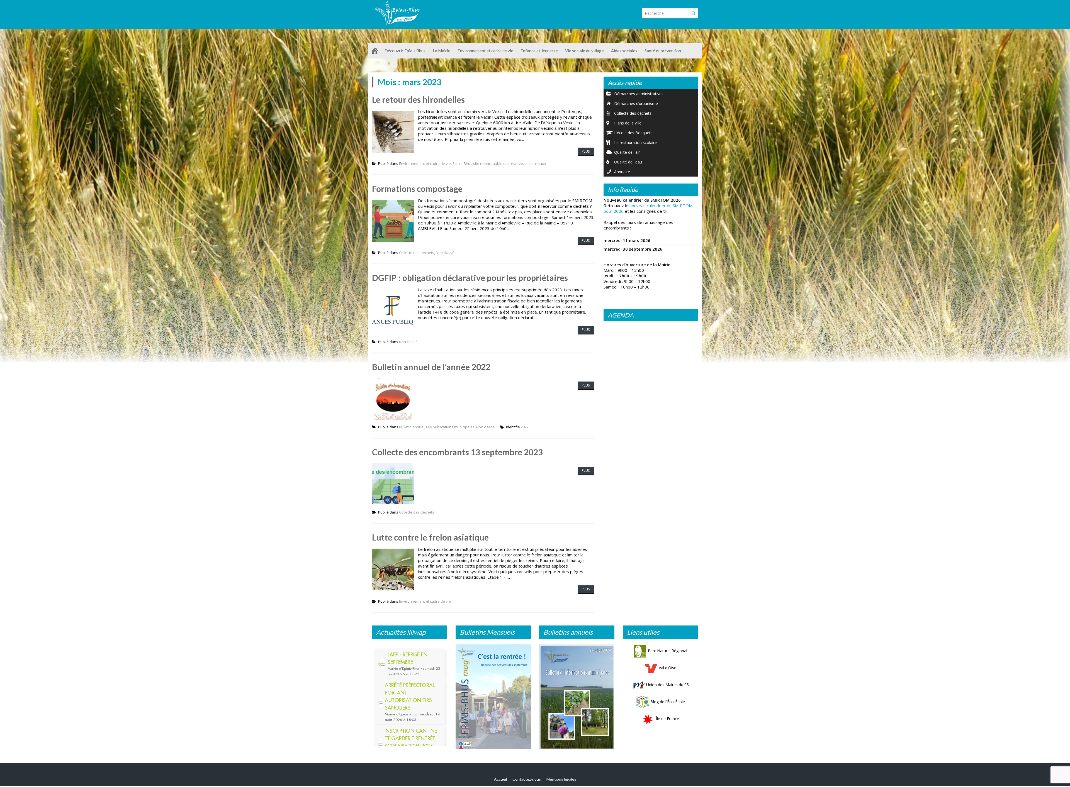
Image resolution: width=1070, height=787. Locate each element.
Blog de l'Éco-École (667, 701)
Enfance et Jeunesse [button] (539, 50)
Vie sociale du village (584, 50)
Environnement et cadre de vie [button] (485, 50)
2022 (525, 426)
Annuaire (622, 171)
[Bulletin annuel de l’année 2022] (576, 695)
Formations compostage (417, 189)
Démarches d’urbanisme (636, 103)
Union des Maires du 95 (667, 684)
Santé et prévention (663, 50)
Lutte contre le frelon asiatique (430, 537)
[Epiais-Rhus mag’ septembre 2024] (493, 698)
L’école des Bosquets (633, 132)
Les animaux (535, 163)
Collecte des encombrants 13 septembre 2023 (457, 452)
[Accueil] (375, 50)
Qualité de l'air (627, 152)
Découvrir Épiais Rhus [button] (405, 50)
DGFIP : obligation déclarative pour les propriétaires (470, 278)
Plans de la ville (627, 123)
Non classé (445, 252)
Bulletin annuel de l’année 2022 (431, 367)
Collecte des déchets (632, 113)
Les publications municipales (450, 426)
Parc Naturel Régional (667, 650)
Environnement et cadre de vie (425, 163)
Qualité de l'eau (628, 162)
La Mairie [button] (441, 50)
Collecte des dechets (416, 252)
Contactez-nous (526, 780)
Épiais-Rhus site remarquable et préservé (488, 163)
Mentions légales (561, 780)
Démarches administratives (638, 93)
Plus (586, 151)
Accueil (500, 780)
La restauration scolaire (635, 142)
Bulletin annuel (411, 426)
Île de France (667, 718)
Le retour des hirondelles (418, 99)
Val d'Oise (667, 667)
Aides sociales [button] (624, 50)
